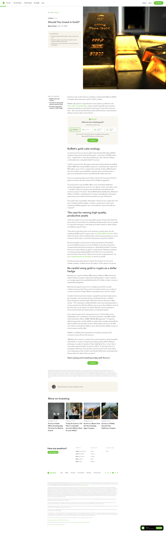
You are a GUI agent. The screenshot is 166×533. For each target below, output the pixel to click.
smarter (79, 461)
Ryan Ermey (52, 26)
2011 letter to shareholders (77, 106)
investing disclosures (84, 485)
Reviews (93, 461)
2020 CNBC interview (105, 233)
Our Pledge (36, 2)
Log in (150, 3)
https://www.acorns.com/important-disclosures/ (80, 522)
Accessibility (62, 524)
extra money (80, 456)
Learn (43, 2)
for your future (81, 451)
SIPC (109, 483)
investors (79, 459)
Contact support (53, 452)
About (92, 451)
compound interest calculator (80, 256)
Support (144, 3)
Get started (158, 3)
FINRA (107, 483)
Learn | (51, 12)
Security (93, 453)
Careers (93, 456)
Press (92, 459)
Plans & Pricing (28, 2)
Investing (56, 12)
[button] (117, 472)
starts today (80, 453)
